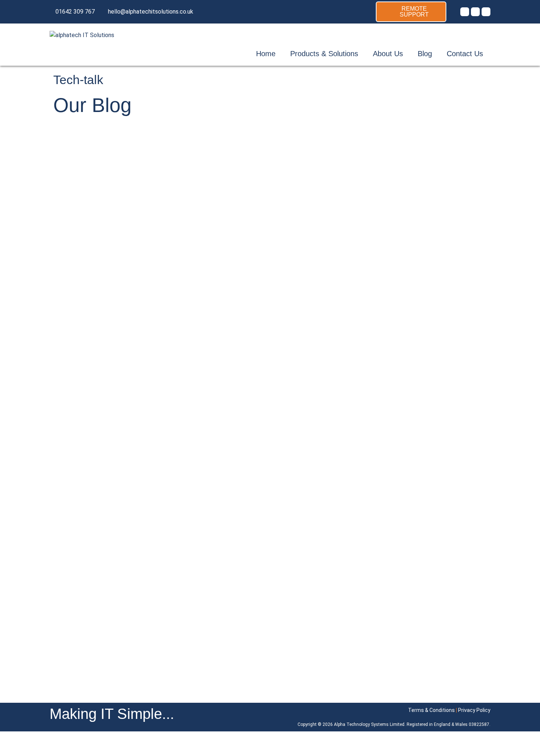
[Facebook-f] (475, 11)
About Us (388, 54)
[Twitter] (464, 11)
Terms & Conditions (431, 710)
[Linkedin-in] (486, 11)
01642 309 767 (75, 11)
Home (266, 54)
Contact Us (465, 54)
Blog (425, 54)
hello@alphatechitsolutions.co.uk (150, 11)
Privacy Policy (474, 710)
